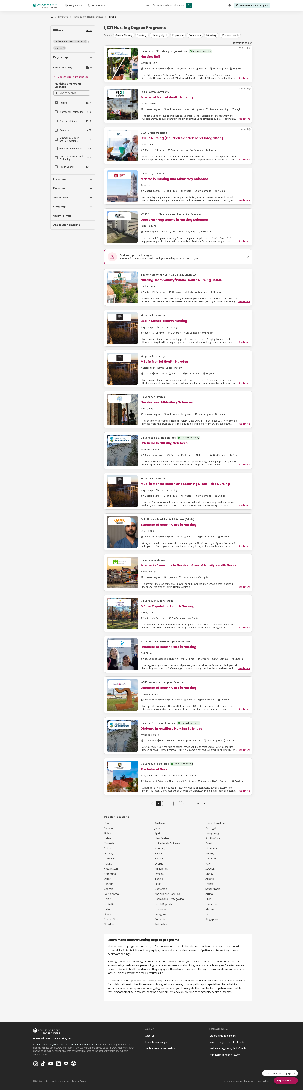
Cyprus (159, 863)
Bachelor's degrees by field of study (227, 1048)
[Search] (189, 5)
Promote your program (157, 1042)
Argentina (110, 873)
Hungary (160, 848)
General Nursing (123, 35)
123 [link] (197, 803)
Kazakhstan (111, 868)
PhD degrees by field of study (224, 1054)
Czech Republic (163, 904)
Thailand (160, 858)
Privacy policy (250, 1081)
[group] (182, 35)
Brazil (208, 843)
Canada (108, 828)
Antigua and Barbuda (167, 894)
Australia (160, 823)
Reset (89, 30)
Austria (209, 878)
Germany (109, 858)
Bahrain (108, 884)
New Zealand (162, 838)
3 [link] (171, 803)
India (107, 909)
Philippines (161, 868)
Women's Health (230, 35)
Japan (158, 828)
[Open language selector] (229, 5)
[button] (70, 41)
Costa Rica (110, 904)
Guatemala (161, 889)
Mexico (209, 909)
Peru (208, 914)
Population (178, 35)
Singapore (211, 919)
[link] (112, 16)
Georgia (108, 889)
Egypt (158, 884)
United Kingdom (215, 823)
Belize (107, 899)
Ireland (108, 838)
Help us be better (286, 1080)
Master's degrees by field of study (226, 1042)
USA (106, 823)
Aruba (209, 894)
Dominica (211, 904)
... (190, 803)
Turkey (209, 853)
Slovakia (109, 924)
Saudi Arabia (212, 889)
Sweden (210, 868)
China (107, 848)
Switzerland (161, 924)
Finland (108, 833)
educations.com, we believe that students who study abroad (67, 1044)
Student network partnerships (160, 1048)
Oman (107, 914)
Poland (108, 863)
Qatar (107, 878)
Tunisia (159, 878)
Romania (160, 919)
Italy (208, 863)
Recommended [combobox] (240, 42)
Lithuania (211, 848)
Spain (158, 833)
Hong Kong (212, 833)
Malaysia (109, 843)
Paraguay (160, 914)
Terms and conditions (232, 1081)
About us (149, 1035)
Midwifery (211, 35)
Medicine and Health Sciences (72, 76)
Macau (209, 873)
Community (195, 35)
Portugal (210, 828)
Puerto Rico (111, 919)
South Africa (212, 838)
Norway (108, 853)
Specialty (141, 35)
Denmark (211, 858)
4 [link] (177, 803)
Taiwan (159, 853)
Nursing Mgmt (159, 35)
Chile (208, 899)
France (209, 884)
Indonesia (160, 909)
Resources (97, 5)
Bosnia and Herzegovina (169, 899)
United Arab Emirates (167, 843)
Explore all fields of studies (223, 1035)
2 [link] (164, 803)
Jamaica (159, 873)
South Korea (111, 894)
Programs (74, 5)
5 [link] (183, 803)
